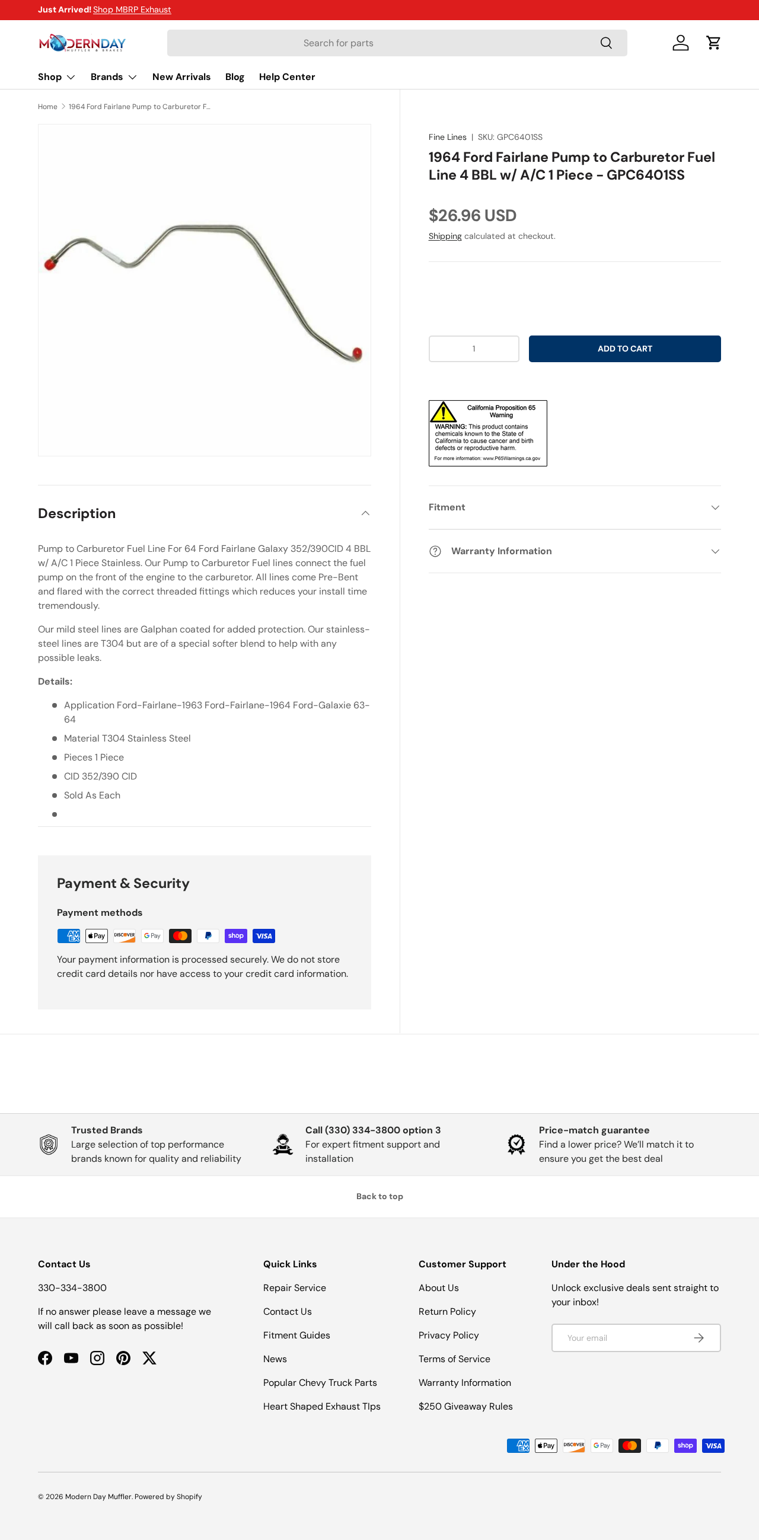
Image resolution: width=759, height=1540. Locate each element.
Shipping (445, 236)
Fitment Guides (296, 1335)
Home (48, 106)
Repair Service (294, 1288)
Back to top (379, 1196)
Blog (235, 77)
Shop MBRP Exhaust (132, 9)
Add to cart (625, 348)
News (275, 1359)
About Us (439, 1288)
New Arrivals (181, 77)
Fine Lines (448, 137)
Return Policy (447, 1311)
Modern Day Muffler (98, 1496)
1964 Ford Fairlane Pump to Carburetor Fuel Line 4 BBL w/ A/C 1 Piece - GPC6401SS (140, 106)
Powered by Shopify (168, 1496)
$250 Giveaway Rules (466, 1406)
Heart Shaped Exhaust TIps (322, 1406)
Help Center (287, 77)
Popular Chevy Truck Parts (320, 1382)
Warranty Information (465, 1382)
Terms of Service (454, 1359)
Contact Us (287, 1311)
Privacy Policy (449, 1335)
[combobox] (397, 43)
